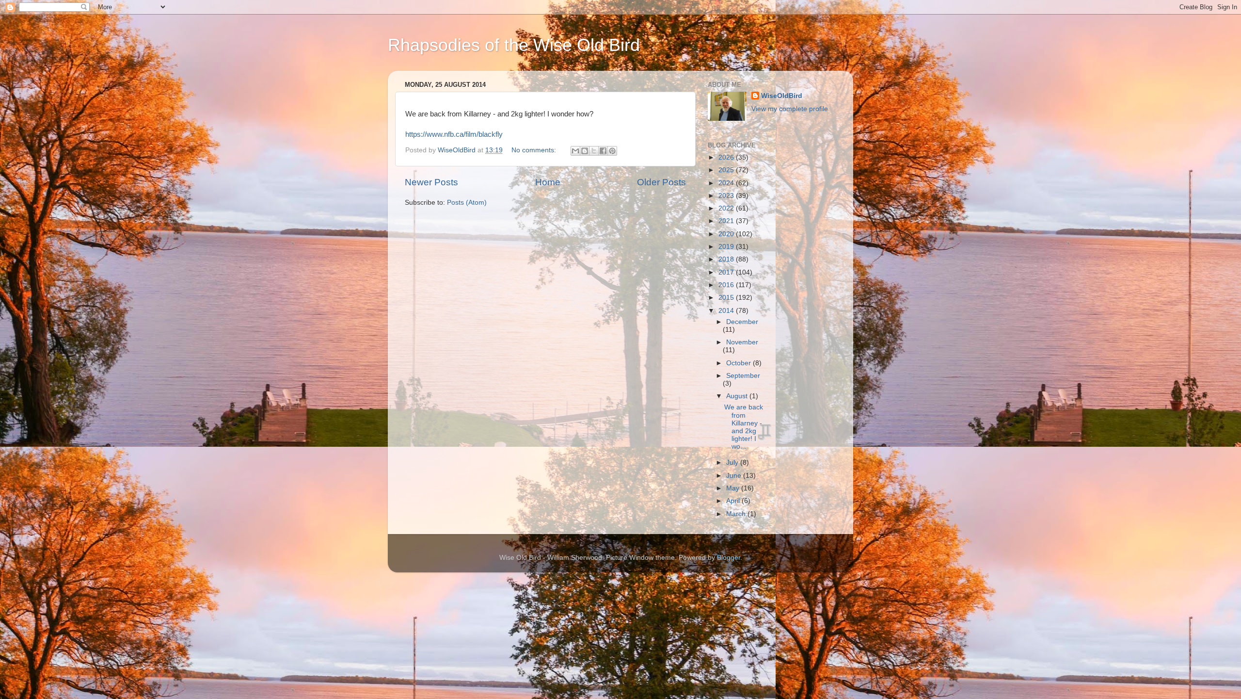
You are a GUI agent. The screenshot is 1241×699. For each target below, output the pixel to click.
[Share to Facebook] (603, 151)
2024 (727, 183)
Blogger (728, 557)
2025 (727, 170)
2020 (727, 234)
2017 (727, 272)
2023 (727, 195)
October (739, 363)
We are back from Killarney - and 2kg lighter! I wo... (743, 427)
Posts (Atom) (467, 202)
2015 (727, 297)
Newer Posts (431, 182)
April (734, 500)
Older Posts (661, 182)
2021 (727, 221)
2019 (727, 246)
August (737, 396)
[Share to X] (594, 151)
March (737, 514)
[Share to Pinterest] (612, 151)
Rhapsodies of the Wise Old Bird (514, 45)
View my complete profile (789, 109)
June (734, 475)
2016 (727, 285)
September (743, 375)
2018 (727, 259)
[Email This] (575, 151)
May (733, 488)
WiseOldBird (781, 95)
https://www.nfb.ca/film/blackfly (454, 134)
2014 (727, 310)
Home (547, 182)
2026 (727, 157)
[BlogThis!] (584, 151)
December (742, 321)
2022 (727, 208)
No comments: (534, 150)
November (742, 342)
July (733, 462)
